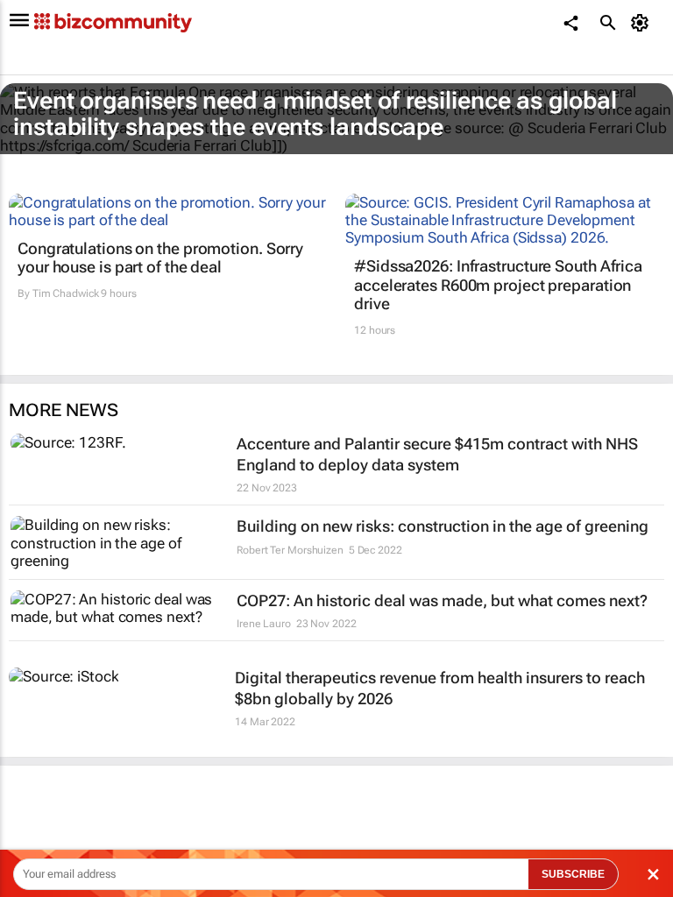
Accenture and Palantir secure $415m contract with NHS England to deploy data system (437, 453)
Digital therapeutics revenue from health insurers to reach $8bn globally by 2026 (440, 687)
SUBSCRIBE (573, 874)
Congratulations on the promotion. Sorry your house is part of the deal (160, 258)
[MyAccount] (642, 23)
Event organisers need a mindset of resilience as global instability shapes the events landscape (315, 114)
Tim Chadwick (65, 293)
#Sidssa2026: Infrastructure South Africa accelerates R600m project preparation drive (498, 285)
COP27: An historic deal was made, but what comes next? (442, 600)
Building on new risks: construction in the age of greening (442, 526)
